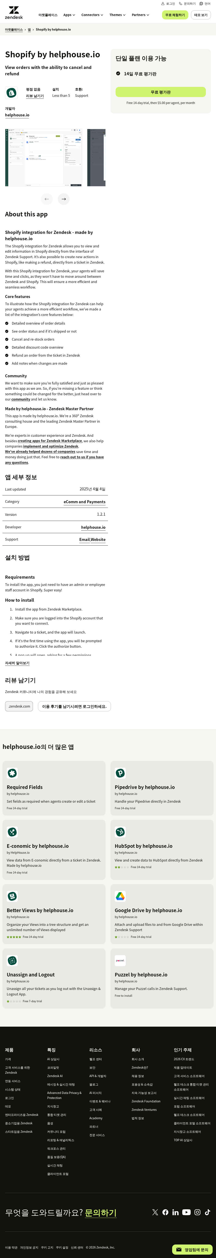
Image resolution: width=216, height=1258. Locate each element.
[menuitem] (205, 3)
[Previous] (47, 199)
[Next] (64, 199)
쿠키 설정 (62, 1247)
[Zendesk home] (15, 12)
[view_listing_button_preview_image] (43, 157)
